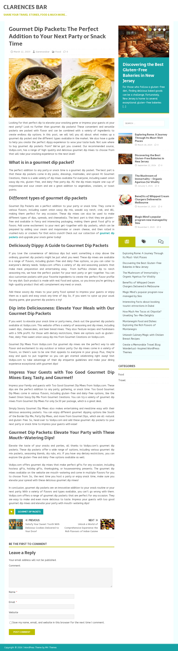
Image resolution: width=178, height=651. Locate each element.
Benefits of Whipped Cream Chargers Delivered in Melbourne (152, 199)
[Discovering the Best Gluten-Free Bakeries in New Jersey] (143, 41)
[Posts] (126, 242)
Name (12, 592)
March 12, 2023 (22, 51)
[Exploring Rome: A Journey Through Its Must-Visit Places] (125, 141)
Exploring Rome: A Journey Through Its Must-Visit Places (151, 138)
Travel (122, 380)
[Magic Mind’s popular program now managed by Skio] (125, 223)
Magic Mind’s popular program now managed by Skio (151, 220)
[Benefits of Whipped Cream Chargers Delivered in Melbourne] (125, 203)
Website (13, 612)
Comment (14, 565)
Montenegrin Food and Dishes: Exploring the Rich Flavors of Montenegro (140, 325)
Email (12, 602)
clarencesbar (43, 51)
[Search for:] (144, 123)
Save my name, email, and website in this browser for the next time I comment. (58, 622)
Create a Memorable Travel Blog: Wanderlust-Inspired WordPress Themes (142, 348)
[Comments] (160, 242)
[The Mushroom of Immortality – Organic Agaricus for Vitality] (125, 182)
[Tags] (143, 242)
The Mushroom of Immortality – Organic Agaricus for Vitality (148, 179)
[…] (124, 106)
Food (58, 51)
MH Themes (50, 647)
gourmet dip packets (29, 512)
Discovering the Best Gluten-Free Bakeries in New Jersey (149, 158)
